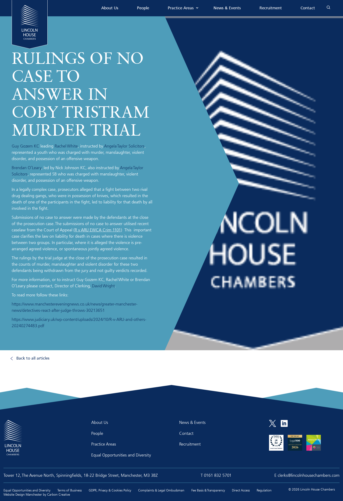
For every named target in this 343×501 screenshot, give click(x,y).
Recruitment (270, 8)
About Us (109, 8)
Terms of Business (69, 490)
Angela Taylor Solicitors (124, 145)
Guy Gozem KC (25, 145)
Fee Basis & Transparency (208, 490)
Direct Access (241, 490)
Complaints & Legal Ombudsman (161, 490)
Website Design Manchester (23, 494)
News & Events (227, 8)
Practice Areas (181, 8)
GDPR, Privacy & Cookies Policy (110, 490)
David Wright (103, 285)
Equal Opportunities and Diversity (121, 454)
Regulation (264, 490)
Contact (308, 8)
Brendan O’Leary (26, 167)
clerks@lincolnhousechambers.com (309, 475)
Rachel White (66, 145)
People (143, 8)
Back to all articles (32, 358)
